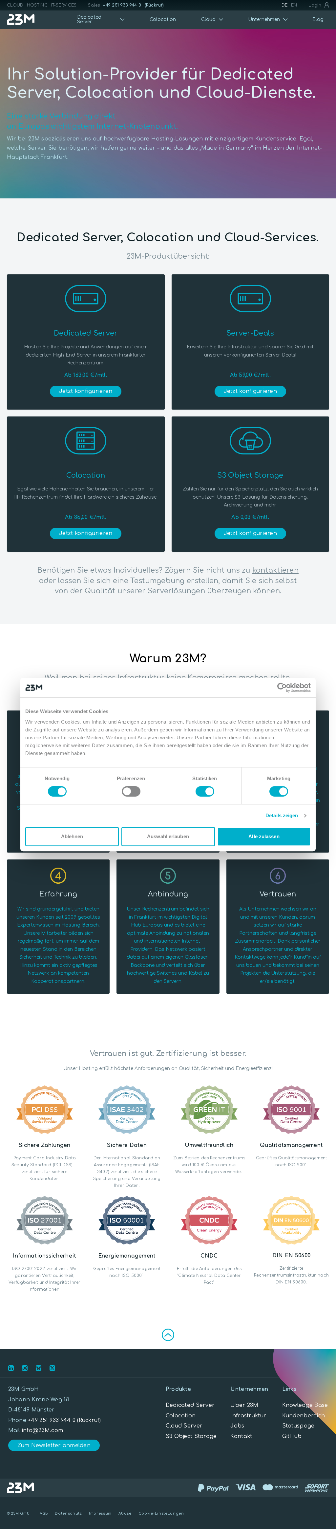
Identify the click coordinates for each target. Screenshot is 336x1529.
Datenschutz (68, 1513)
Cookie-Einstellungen (161, 1513)
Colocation (163, 19)
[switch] (131, 791)
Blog (318, 19)
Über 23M (244, 1405)
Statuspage (298, 1426)
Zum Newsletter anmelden (54, 1445)
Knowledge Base (305, 1405)
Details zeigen (281, 815)
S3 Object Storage (191, 1436)
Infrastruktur (248, 1416)
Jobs (237, 1426)
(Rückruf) (154, 5)
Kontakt (241, 1436)
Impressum (100, 1513)
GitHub (292, 1436)
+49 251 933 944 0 (122, 5)
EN (294, 5)
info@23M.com (42, 1430)
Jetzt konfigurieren (85, 391)
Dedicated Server (190, 1405)
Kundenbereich (303, 1416)
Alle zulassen (263, 836)
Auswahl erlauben (168, 836)
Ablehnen (72, 836)
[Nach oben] (168, 1335)
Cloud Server (184, 1426)
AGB (44, 1513)
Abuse (125, 1513)
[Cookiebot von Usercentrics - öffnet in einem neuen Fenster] (282, 687)
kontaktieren (275, 570)
